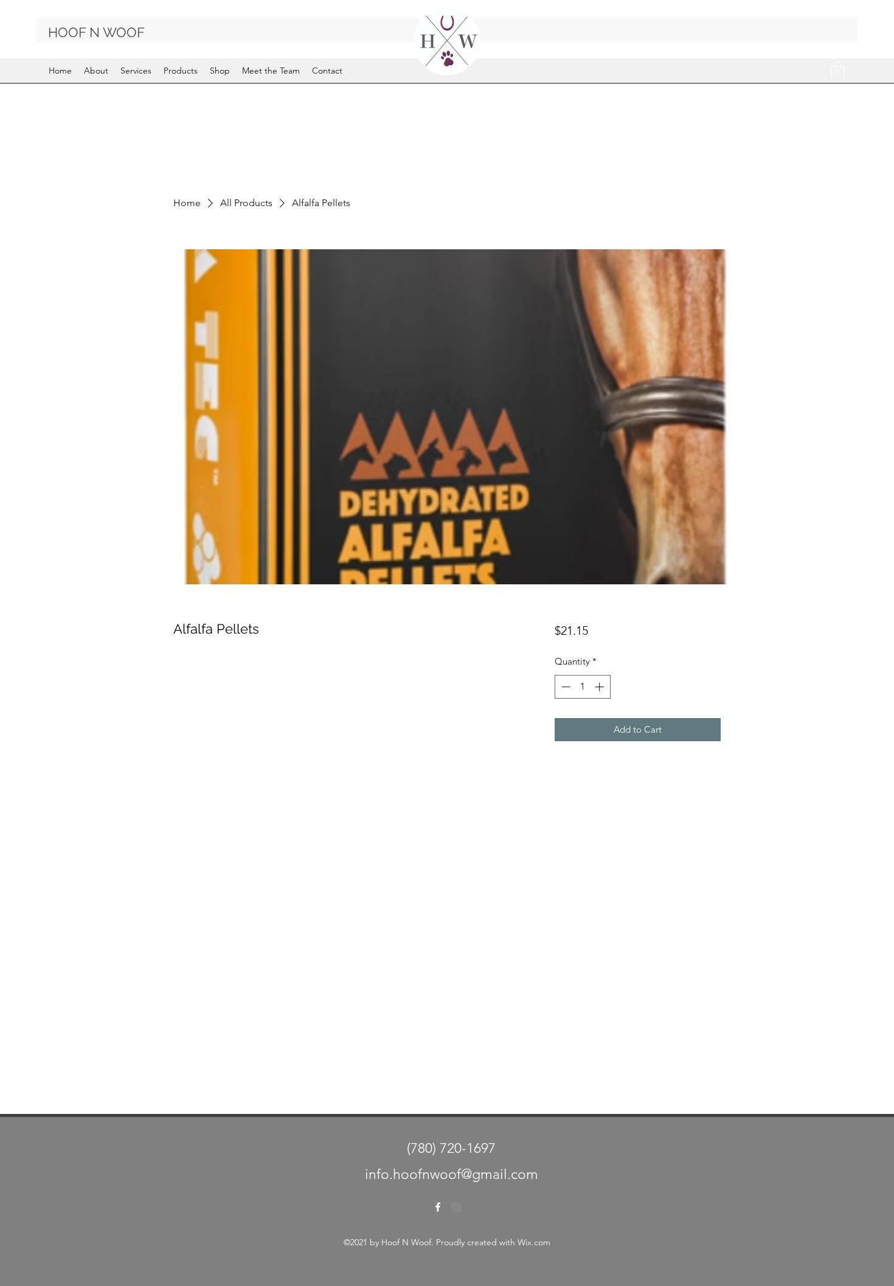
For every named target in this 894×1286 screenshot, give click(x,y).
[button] (837, 70)
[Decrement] (564, 687)
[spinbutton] (582, 687)
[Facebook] (438, 1207)
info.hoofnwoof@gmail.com (451, 1174)
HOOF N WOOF (96, 32)
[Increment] (600, 687)
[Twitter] (456, 1207)
